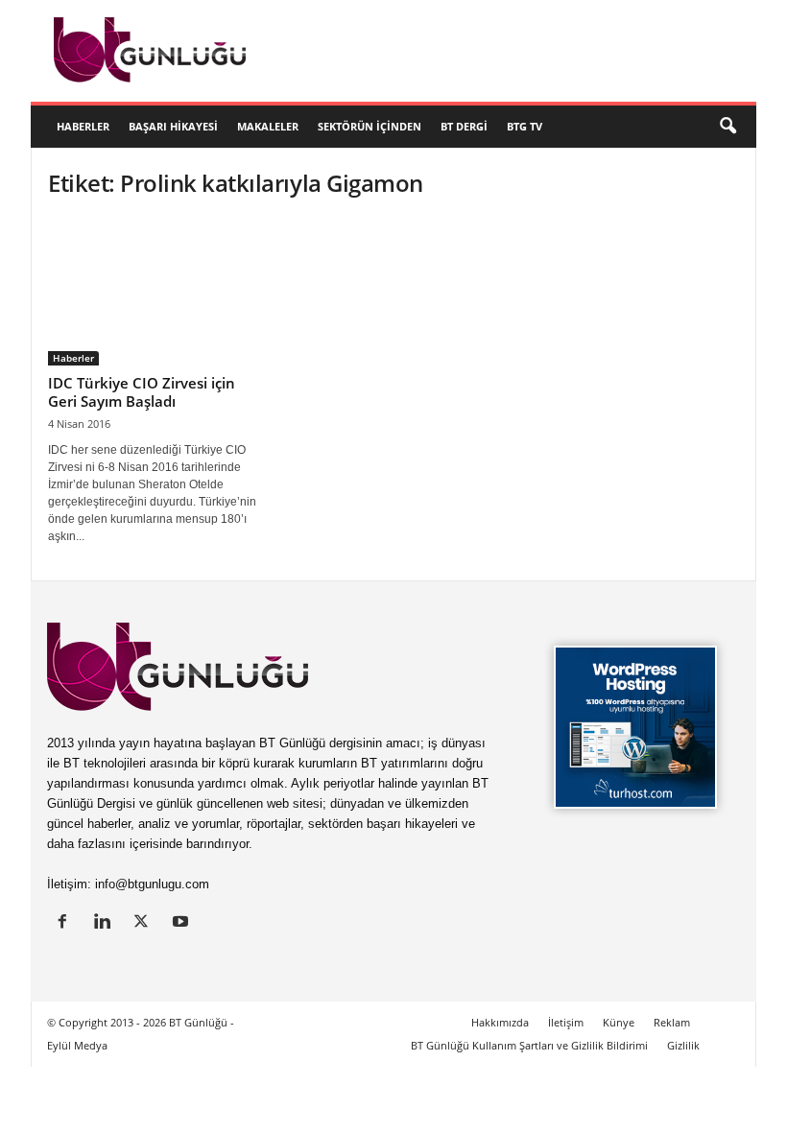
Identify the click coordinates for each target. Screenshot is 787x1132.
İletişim (566, 1022)
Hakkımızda (500, 1022)
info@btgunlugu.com (152, 884)
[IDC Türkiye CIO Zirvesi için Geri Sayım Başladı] (152, 292)
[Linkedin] (106, 923)
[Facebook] (66, 923)
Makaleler (267, 126)
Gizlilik (683, 1045)
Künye (618, 1022)
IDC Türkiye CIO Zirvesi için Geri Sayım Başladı (141, 392)
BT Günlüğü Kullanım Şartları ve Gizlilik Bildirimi (529, 1045)
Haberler (83, 126)
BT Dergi (464, 126)
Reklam (672, 1022)
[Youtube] (183, 923)
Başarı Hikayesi (173, 126)
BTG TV (524, 126)
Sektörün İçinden (369, 126)
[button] (727, 127)
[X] (145, 923)
